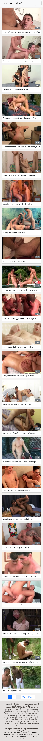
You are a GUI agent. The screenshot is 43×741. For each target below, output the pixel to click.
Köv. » (30, 697)
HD (17, 736)
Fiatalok (22, 736)
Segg (19, 732)
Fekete (29, 736)
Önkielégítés (33, 732)
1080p (35, 736)
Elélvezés (19, 734)
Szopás (13, 732)
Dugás (24, 732)
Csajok (36, 734)
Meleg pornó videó (11, 3)
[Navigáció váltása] (38, 3)
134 (23, 697)
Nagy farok (28, 734)
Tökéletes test (9, 734)
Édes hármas (10, 736)
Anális (6, 732)
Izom (21, 738)
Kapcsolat (8, 704)
